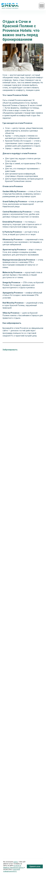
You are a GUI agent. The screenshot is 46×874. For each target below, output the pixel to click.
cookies (15, 862)
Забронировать (10, 350)
